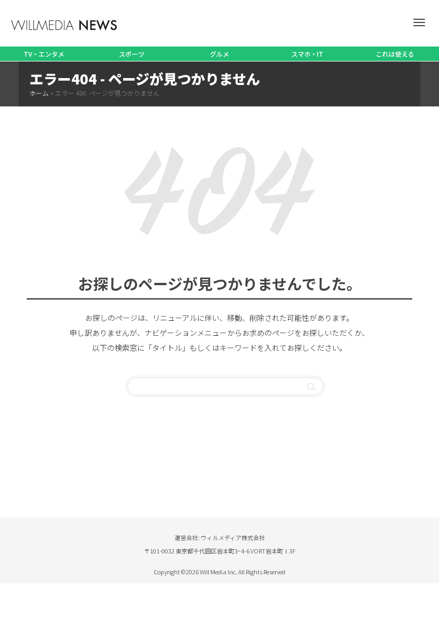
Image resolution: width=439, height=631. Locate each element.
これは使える (395, 53)
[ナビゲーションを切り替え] (419, 22)
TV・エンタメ (44, 53)
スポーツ (132, 53)
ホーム (39, 92)
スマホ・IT (307, 53)
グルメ (219, 53)
